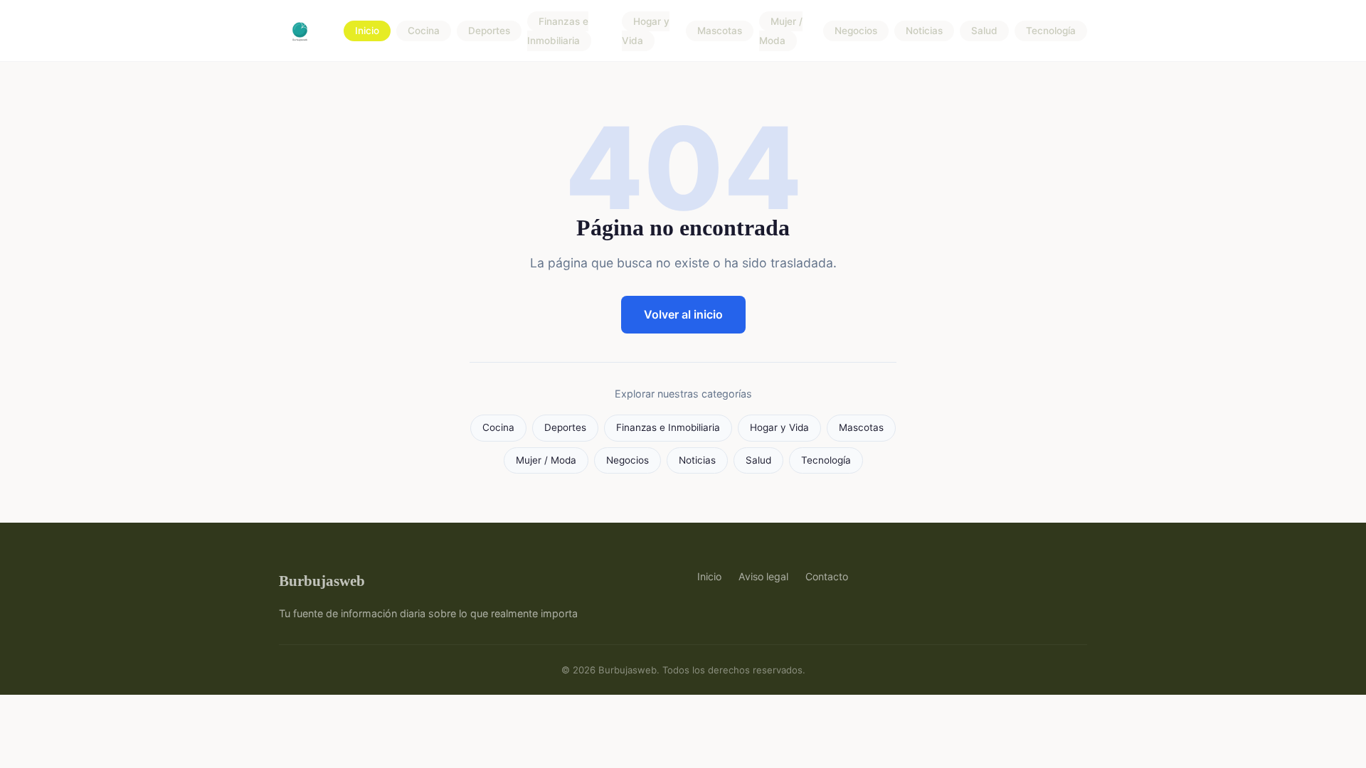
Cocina (424, 31)
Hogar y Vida (645, 31)
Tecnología (1051, 31)
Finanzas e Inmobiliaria (557, 31)
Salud (984, 31)
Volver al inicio (683, 314)
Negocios (856, 31)
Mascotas (719, 31)
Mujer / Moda (781, 31)
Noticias (924, 31)
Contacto (826, 576)
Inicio (367, 31)
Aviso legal (763, 576)
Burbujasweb (322, 580)
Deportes (489, 31)
